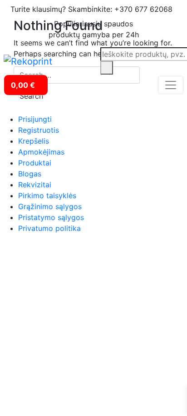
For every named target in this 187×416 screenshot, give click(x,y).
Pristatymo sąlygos (51, 217)
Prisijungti (35, 119)
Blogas (29, 173)
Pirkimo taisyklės (47, 195)
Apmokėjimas (41, 151)
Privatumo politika (49, 228)
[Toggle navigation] (170, 85)
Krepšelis (33, 140)
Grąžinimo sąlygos (50, 206)
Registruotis (38, 130)
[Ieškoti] (106, 68)
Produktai (34, 162)
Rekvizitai (34, 184)
